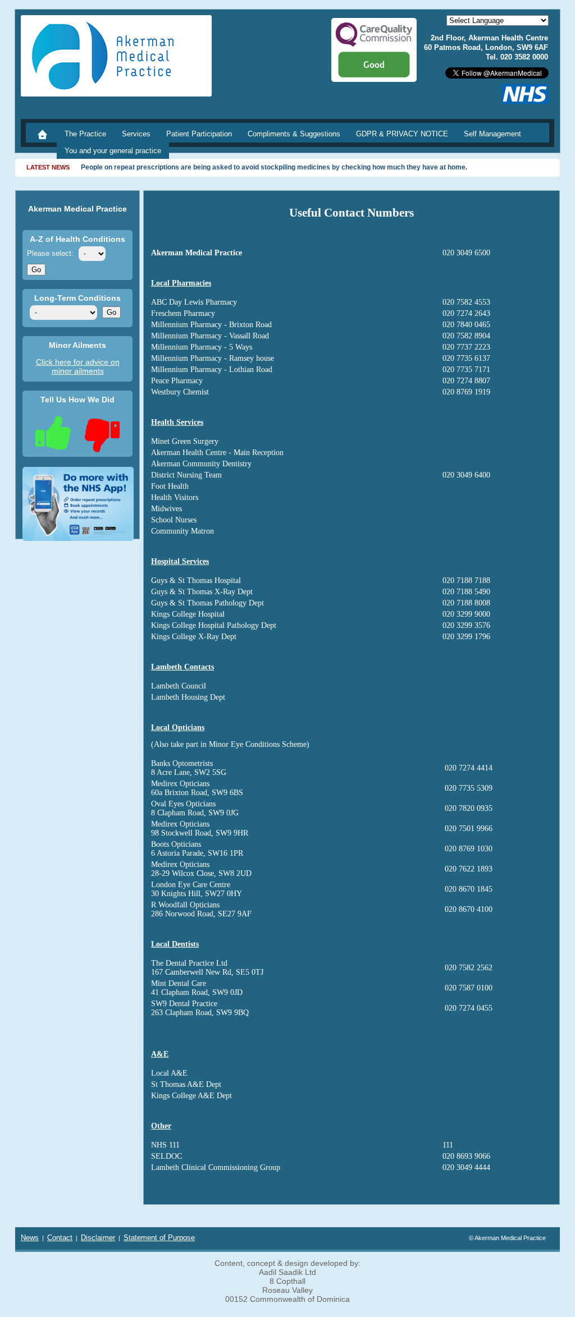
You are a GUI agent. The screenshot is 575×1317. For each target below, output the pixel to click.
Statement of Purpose (159, 1237)
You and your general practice (113, 150)
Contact (59, 1237)
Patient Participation (199, 134)
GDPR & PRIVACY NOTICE (402, 134)
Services (136, 134)
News (30, 1237)
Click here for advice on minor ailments (78, 366)
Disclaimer (98, 1237)
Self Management (492, 134)
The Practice (85, 134)
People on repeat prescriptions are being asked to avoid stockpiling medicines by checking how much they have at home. (274, 167)
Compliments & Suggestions (294, 134)
